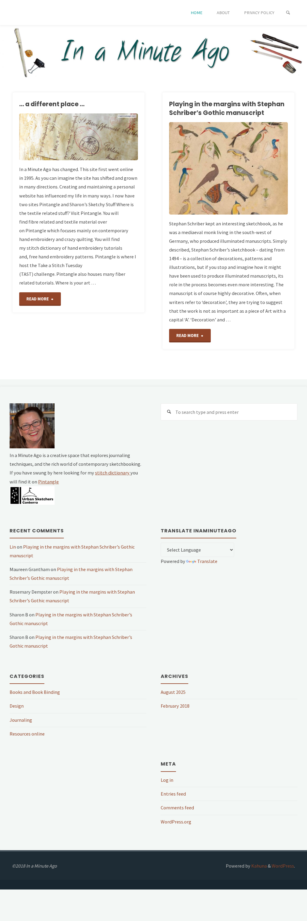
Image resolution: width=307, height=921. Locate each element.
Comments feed (177, 808)
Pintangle (48, 482)
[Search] (288, 13)
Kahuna (258, 866)
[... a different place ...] (99, 136)
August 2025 (173, 692)
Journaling (21, 720)
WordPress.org (176, 822)
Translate (207, 561)
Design (17, 706)
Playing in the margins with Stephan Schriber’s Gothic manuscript (227, 108)
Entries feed (173, 794)
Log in (167, 780)
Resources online (27, 734)
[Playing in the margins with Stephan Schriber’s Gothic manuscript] (258, 168)
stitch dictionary (112, 473)
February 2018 (175, 706)
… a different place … (52, 104)
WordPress (283, 866)
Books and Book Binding (35, 692)
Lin (13, 547)
